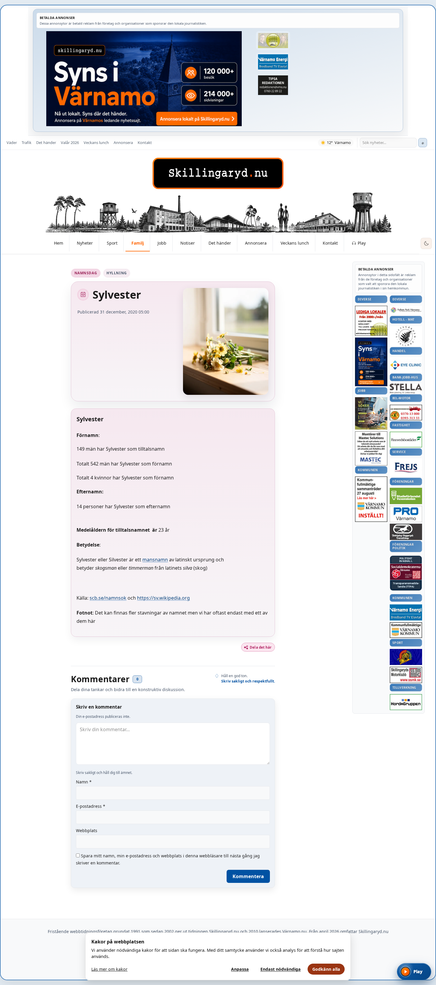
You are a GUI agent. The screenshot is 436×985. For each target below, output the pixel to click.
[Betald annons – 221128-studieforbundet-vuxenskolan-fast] (406, 496)
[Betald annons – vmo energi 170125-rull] (406, 612)
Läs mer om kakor (109, 969)
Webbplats (86, 830)
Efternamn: (90, 491)
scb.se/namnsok (108, 598)
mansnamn (155, 559)
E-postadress (90, 806)
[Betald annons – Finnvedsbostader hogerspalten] (406, 439)
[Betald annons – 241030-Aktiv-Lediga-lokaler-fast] (371, 321)
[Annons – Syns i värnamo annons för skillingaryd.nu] (144, 78)
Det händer (46, 142)
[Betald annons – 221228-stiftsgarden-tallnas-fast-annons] (406, 336)
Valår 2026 (70, 142)
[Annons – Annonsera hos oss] (371, 362)
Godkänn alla (326, 969)
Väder (12, 142)
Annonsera (123, 142)
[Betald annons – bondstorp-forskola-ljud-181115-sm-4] (273, 85)
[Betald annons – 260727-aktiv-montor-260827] (371, 413)
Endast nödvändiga (280, 969)
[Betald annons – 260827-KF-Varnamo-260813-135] (371, 499)
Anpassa (240, 969)
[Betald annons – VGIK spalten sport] (406, 657)
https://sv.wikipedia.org (163, 598)
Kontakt (145, 142)
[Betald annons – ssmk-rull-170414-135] (406, 675)
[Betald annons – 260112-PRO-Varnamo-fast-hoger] (406, 514)
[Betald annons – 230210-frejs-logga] (406, 467)
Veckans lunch (96, 142)
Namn (84, 782)
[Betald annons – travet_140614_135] (406, 532)
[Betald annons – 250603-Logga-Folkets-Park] (406, 310)
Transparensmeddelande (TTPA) (406, 585)
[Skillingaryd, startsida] (218, 173)
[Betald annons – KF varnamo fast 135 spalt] (406, 630)
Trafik (26, 142)
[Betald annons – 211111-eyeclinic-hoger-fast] (406, 365)
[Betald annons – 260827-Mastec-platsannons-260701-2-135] (371, 448)
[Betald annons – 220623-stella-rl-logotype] (406, 388)
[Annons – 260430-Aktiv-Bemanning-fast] (273, 40)
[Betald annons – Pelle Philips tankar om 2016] (273, 62)
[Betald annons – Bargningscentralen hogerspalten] (406, 413)
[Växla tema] (426, 243)
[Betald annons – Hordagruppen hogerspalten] (406, 702)
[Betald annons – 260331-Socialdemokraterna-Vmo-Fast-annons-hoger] (406, 572)
